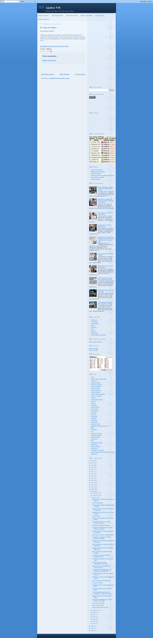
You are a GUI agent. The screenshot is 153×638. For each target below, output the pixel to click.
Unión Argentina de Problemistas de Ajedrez (102, 452)
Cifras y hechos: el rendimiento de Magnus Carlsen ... (101, 566)
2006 (92, 630)
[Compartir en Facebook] (48, 49)
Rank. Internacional (57, 15)
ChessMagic (94, 422)
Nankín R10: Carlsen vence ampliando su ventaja (103, 577)
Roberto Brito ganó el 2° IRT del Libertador (105, 266)
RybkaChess (94, 444)
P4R (92, 441)
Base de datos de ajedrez (95, 342)
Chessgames (94, 420)
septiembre (96, 610)
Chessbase (93, 413)
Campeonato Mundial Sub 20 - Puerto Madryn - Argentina (102, 528)
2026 (92, 461)
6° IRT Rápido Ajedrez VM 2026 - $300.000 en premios (105, 278)
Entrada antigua (80, 74)
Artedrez (93, 401)
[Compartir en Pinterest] (50, 49)
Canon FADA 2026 (96, 179)
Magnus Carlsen (95, 437)
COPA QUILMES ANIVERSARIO (101, 580)
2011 (92, 487)
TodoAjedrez (94, 448)
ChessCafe (93, 414)
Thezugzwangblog (96, 446)
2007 (92, 628)
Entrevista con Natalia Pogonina (100, 525)
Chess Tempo (94, 409)
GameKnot (94, 429)
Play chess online (93, 348)
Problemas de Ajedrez (97, 442)
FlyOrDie (93, 331)
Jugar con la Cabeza (96, 433)
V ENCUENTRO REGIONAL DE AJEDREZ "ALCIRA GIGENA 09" (102, 592)
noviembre (95, 495)
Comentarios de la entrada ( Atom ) (59, 78)
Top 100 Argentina (96, 173)
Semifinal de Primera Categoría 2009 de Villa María (102, 548)
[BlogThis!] (43, 49)
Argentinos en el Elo (72, 15)
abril (94, 621)
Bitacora (93, 403)
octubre (95, 497)
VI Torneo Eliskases (97, 503)
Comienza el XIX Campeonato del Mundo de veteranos (103, 509)
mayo (94, 619)
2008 (92, 626)
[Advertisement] (62, 68)
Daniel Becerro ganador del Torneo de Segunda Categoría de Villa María (105, 200)
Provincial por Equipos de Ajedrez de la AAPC (102, 559)
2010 (92, 489)
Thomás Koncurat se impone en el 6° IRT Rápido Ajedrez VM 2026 (105, 188)
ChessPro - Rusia (95, 424)
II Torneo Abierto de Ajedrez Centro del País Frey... (102, 574)
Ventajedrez (94, 454)
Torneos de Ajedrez (43, 15)
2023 (92, 467)
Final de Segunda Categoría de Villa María (101, 589)
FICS (92, 329)
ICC (92, 431)
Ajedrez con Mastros (96, 384)
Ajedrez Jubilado (95, 392)
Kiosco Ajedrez (99, 15)
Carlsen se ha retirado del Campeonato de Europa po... (103, 541)
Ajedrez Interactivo (96, 390)
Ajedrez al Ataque (95, 383)
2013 (92, 482)
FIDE (92, 428)
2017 (92, 474)
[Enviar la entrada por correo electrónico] (51, 51)
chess (93, 350)
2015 (92, 478)
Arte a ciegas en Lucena (98, 603)
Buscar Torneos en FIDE (97, 177)
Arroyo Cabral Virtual (97, 399)
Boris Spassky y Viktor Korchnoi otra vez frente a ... (103, 499)
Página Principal (65, 74)
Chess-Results (94, 411)
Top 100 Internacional (97, 170)
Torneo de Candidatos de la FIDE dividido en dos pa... (101, 522)
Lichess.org (94, 320)
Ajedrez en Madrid (96, 386)
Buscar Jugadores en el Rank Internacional (102, 175)
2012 (92, 485)
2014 (92, 480)
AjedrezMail (94, 322)
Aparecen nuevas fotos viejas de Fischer (102, 535)
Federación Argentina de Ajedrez (99, 426)
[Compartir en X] (46, 49)
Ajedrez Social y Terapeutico (98, 379)
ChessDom (94, 418)
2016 (92, 476)
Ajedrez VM (53, 8)
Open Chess (94, 439)
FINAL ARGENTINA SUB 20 (100, 607)
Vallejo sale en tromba (98, 605)
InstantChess (94, 333)
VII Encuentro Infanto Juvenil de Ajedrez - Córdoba (103, 505)
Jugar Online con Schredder (98, 335)
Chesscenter (94, 416)
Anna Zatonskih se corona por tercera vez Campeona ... (103, 544)
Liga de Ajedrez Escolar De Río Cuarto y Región (103, 518)
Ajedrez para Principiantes (98, 394)
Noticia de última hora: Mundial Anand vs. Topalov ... (102, 531)
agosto (94, 612)
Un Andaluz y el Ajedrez (97, 450)
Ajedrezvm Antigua (43, 19)
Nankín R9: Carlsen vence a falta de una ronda (103, 585)
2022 (92, 469)
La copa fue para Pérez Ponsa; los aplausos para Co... (101, 555)
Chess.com (94, 327)
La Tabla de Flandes (96, 435)
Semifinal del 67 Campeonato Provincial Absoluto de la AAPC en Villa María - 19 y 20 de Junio (106, 239)
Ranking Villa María (86, 15)
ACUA (92, 377)
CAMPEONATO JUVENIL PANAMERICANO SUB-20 (100, 563)
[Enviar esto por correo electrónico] (41, 49)
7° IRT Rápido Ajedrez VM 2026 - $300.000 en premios (105, 303)
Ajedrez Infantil (95, 388)
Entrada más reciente (47, 74)
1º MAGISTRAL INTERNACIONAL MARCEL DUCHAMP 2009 (101, 570)
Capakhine (94, 405)
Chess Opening (95, 407)
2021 (92, 471)
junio (94, 617)
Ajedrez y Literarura (96, 396)
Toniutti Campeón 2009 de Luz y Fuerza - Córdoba (103, 512)
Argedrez (93, 398)
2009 (92, 491)
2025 (92, 463)
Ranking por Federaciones (98, 171)
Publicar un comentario (49, 60)
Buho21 (93, 325)
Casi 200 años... (96, 516)
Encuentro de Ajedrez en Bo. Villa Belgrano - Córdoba (101, 537)
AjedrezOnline (95, 323)
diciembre (95, 493)
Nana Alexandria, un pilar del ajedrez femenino (102, 552)
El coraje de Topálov (48, 27)
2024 (92, 465)
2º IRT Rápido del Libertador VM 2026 (105, 254)
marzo (94, 623)
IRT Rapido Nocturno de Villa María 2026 (106, 290)
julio (94, 614)
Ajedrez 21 (94, 381)
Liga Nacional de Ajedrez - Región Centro (105, 225)
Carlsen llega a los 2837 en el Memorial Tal (105, 213)
